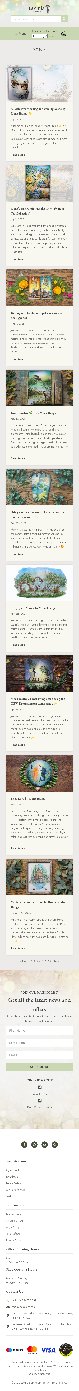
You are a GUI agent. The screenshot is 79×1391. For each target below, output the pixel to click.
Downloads (12, 1177)
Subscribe (39, 1067)
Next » (56, 961)
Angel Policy (12, 1227)
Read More (18, 155)
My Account (12, 1170)
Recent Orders (13, 1183)
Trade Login (12, 1196)
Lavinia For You (39, 1094)
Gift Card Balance (15, 1190)
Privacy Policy (13, 1240)
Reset (52, 36)
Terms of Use (13, 1234)
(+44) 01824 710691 (24, 1300)
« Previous (25, 961)
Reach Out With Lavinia (39, 1107)
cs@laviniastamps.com (23, 1307)
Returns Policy (13, 1214)
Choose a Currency (45, 31)
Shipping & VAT (14, 1221)
